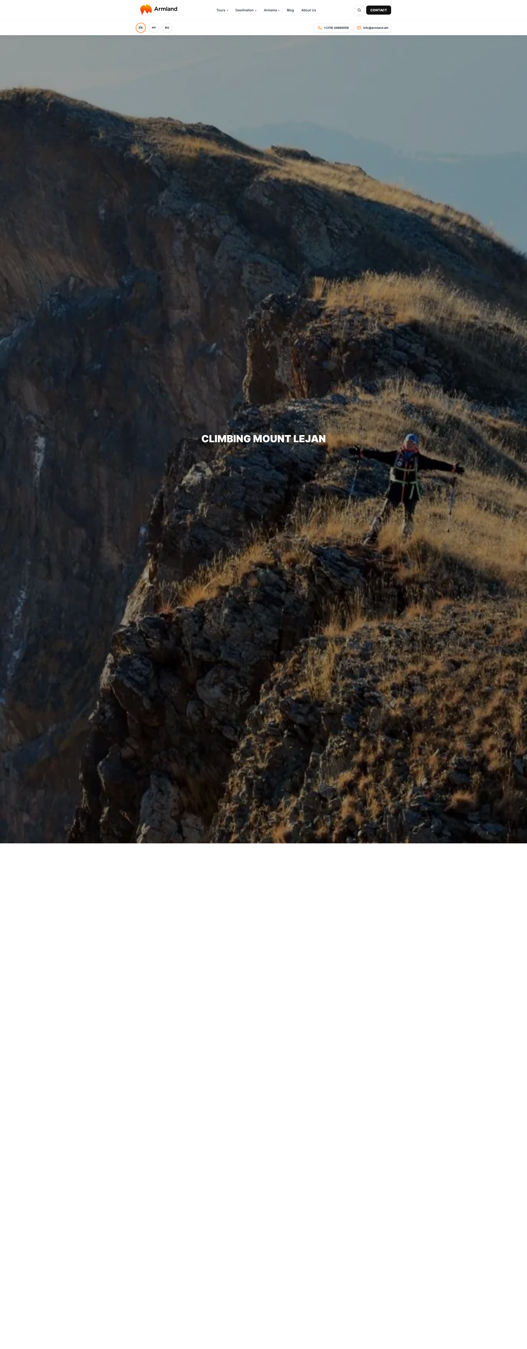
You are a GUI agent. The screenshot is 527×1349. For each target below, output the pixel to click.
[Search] (359, 10)
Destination (245, 10)
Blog (290, 10)
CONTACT (378, 10)
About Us (308, 10)
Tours (220, 10)
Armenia (270, 10)
